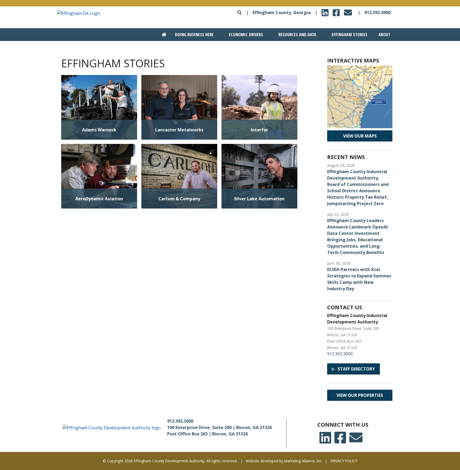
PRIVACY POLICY (343, 460)
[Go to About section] (383, 34)
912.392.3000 (377, 12)
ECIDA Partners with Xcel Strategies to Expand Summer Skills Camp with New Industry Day (359, 279)
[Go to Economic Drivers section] (243, 34)
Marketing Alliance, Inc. (303, 460)
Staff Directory (356, 369)
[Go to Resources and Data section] (294, 34)
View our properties (359, 395)
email (349, 11)
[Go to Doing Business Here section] (191, 34)
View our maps (360, 136)
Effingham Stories (349, 35)
